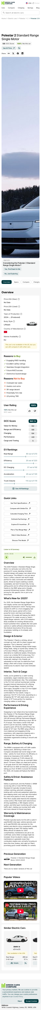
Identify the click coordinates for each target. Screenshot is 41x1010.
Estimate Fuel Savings (19, 519)
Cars (3, 8)
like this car (24, 44)
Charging (21, 8)
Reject (20, 1001)
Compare (11, 8)
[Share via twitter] (13, 53)
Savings (30, 8)
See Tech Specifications (19, 503)
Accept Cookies (31, 1001)
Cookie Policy (18, 996)
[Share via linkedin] (22, 53)
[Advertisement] (20, 27)
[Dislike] (35, 411)
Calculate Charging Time (19, 514)
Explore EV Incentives (19, 524)
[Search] (4, 13)
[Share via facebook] (18, 53)
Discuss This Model (19, 540)
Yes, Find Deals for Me (12, 269)
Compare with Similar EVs (19, 508)
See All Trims (7, 48)
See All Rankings (22, 489)
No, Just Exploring (11, 274)
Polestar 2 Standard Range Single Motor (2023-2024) (23, 859)
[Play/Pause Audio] (6, 557)
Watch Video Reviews (19, 535)
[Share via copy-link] (9, 53)
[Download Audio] (34, 557)
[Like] (29, 411)
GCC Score (8, 44)
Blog (37, 8)
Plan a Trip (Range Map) (19, 530)
